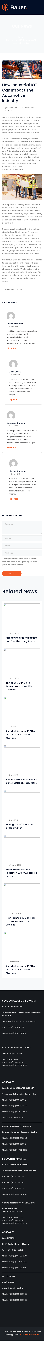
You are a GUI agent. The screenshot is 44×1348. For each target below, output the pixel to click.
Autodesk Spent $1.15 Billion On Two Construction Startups (21, 735)
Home (20, 37)
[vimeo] (14, 1072)
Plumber (18, 289)
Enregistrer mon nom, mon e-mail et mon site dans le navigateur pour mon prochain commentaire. (19, 561)
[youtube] (10, 1072)
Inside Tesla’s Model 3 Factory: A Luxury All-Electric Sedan (21, 873)
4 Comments (28, 107)
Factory (8, 110)
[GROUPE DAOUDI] (14, 7)
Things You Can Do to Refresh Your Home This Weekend (19, 686)
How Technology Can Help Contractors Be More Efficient (20, 921)
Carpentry (9, 289)
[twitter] (3, 1072)
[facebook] (6, 1072)
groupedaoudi (11, 107)
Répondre (11, 348)
